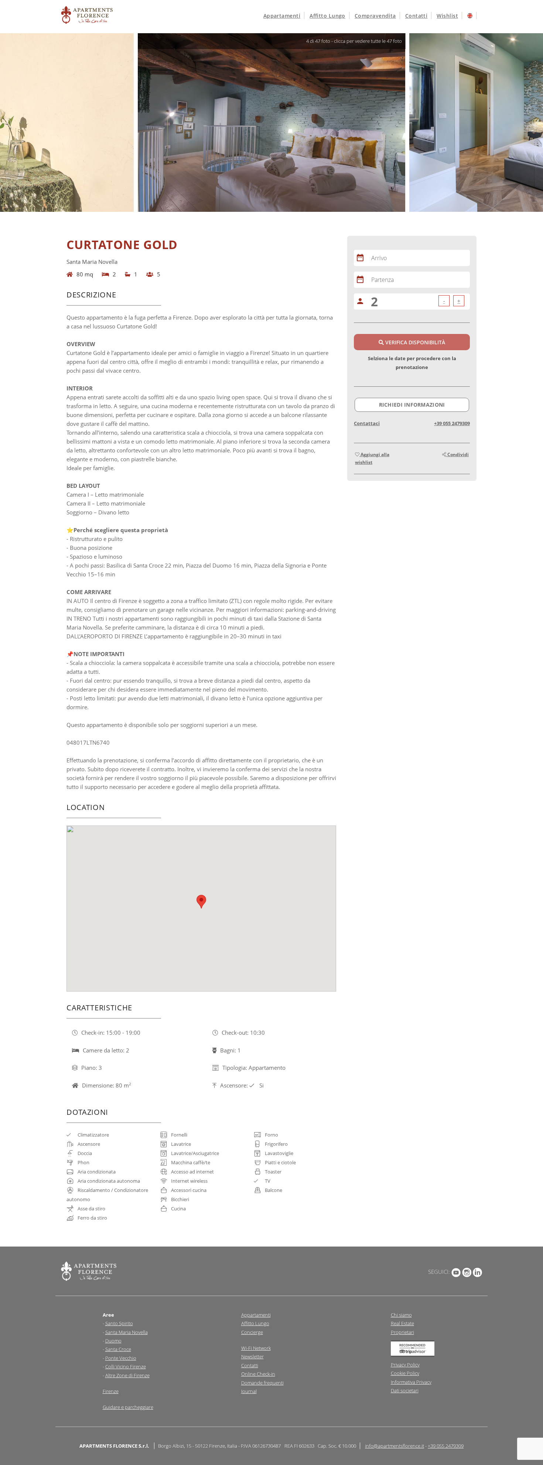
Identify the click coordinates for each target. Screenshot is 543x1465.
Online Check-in (258, 1374)
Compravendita (375, 15)
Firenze (111, 1391)
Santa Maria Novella (126, 1332)
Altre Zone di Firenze (127, 1375)
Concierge (252, 1332)
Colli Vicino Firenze (125, 1366)
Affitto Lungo (255, 1323)
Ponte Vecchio (120, 1358)
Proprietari (402, 1332)
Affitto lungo (327, 15)
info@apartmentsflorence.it (394, 1445)
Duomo (113, 1340)
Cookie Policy (405, 1373)
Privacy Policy (405, 1364)
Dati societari (405, 1390)
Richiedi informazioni (412, 404)
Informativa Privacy (411, 1382)
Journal (249, 1391)
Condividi (457, 454)
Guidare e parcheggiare (128, 1407)
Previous (7, 122)
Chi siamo (401, 1314)
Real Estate (402, 1323)
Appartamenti (281, 15)
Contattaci (367, 423)
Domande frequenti (262, 1382)
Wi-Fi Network (256, 1348)
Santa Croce (118, 1349)
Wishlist (447, 15)
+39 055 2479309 (452, 423)
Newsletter (252, 1356)
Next (535, 122)
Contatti (416, 15)
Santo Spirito (119, 1323)
